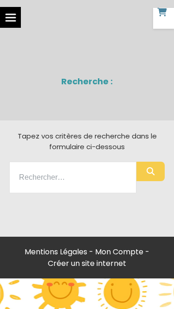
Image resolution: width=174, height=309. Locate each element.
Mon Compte (119, 251)
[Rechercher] (150, 171)
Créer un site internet (87, 263)
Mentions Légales (56, 251)
